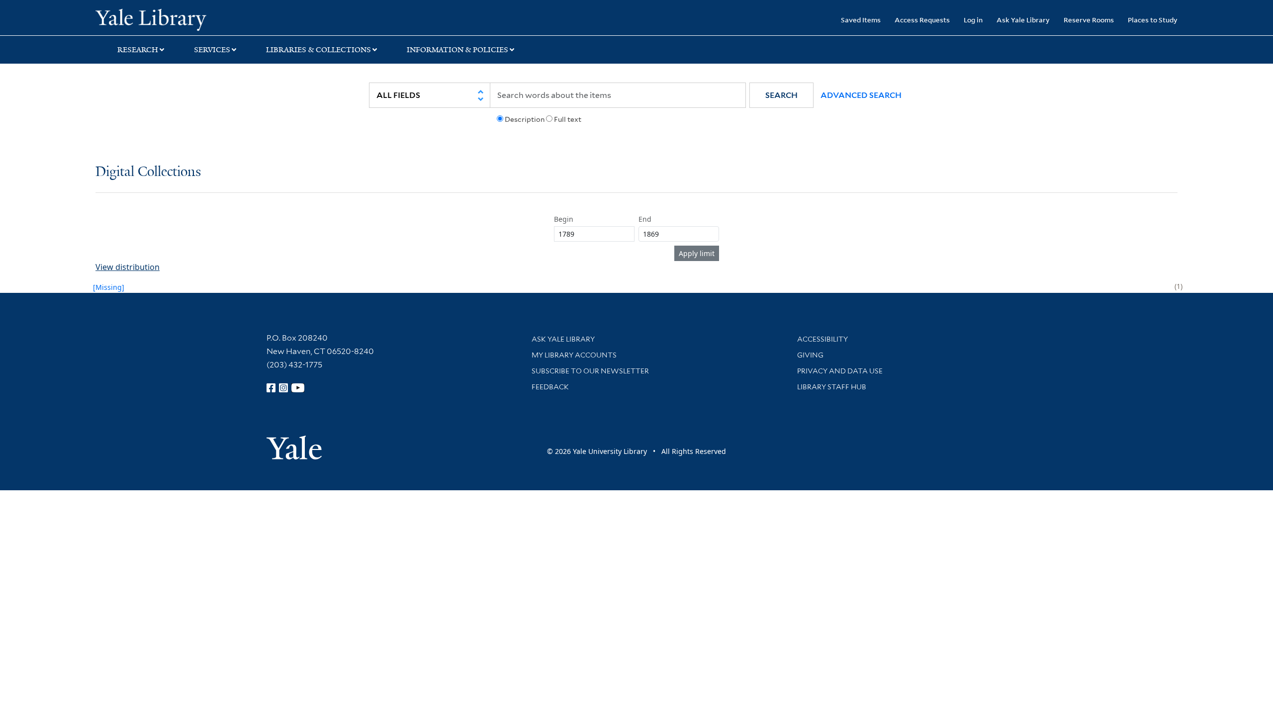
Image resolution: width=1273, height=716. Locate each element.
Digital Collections (148, 172)
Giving (810, 355)
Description (525, 119)
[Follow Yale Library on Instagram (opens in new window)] (283, 387)
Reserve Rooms (1089, 19)
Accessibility (822, 339)
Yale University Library (176, 18)
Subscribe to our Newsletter (590, 371)
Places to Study (1153, 19)
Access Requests (922, 19)
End (644, 219)
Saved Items (861, 19)
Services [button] (212, 50)
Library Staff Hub (831, 387)
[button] (781, 95)
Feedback (550, 387)
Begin (563, 219)
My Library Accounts (574, 355)
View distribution (127, 267)
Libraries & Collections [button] (318, 50)
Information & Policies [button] (457, 50)
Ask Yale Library (1023, 19)
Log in (973, 19)
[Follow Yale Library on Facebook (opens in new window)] (271, 387)
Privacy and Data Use (840, 371)
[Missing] (108, 287)
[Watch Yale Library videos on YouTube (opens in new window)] (297, 387)
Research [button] (137, 50)
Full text (567, 119)
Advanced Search (861, 95)
